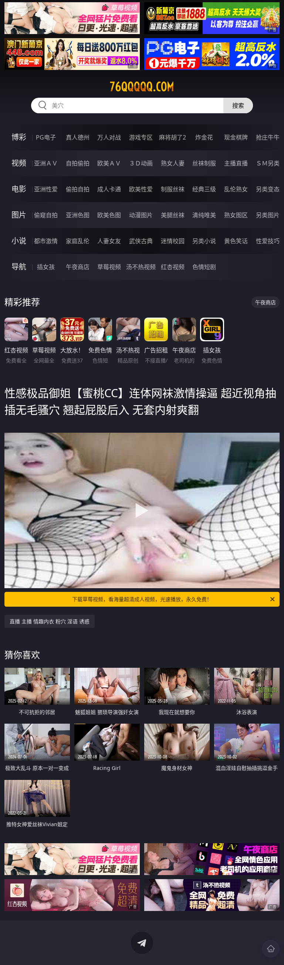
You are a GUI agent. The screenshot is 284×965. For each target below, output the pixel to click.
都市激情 (46, 241)
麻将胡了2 (172, 137)
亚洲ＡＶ (46, 163)
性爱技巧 (268, 241)
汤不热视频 (141, 267)
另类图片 (268, 215)
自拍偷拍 (77, 163)
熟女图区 (236, 215)
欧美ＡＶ (109, 163)
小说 (18, 241)
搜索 (238, 105)
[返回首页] (271, 949)
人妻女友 (109, 241)
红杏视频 (173, 267)
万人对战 (109, 137)
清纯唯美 (204, 215)
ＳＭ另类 (268, 163)
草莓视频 (109, 267)
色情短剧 (204, 267)
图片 (18, 215)
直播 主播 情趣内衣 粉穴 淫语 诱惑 (49, 621)
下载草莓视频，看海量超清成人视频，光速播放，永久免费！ (142, 599)
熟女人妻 (173, 163)
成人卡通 (109, 189)
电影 (18, 189)
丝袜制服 (204, 163)
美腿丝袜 (173, 215)
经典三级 (204, 189)
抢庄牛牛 (268, 137)
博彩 (18, 137)
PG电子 (46, 137)
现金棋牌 (236, 137)
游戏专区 (141, 137)
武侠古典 (141, 241)
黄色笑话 (236, 241)
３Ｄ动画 (141, 163)
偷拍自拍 (77, 189)
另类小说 (204, 241)
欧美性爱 (141, 189)
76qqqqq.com (142, 86)
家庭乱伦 (77, 241)
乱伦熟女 (236, 189)
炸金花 (204, 137)
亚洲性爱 (46, 189)
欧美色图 (109, 215)
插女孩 (46, 267)
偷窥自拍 (46, 215)
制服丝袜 (173, 189)
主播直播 (236, 163)
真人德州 (77, 137)
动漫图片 (141, 215)
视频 (18, 163)
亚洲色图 (77, 215)
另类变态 (268, 189)
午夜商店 (77, 267)
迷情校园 (173, 241)
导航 (18, 267)
